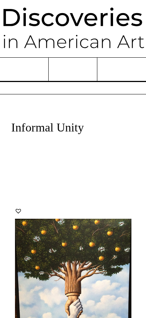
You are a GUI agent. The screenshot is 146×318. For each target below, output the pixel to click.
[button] (18, 211)
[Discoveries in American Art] (73, 29)
